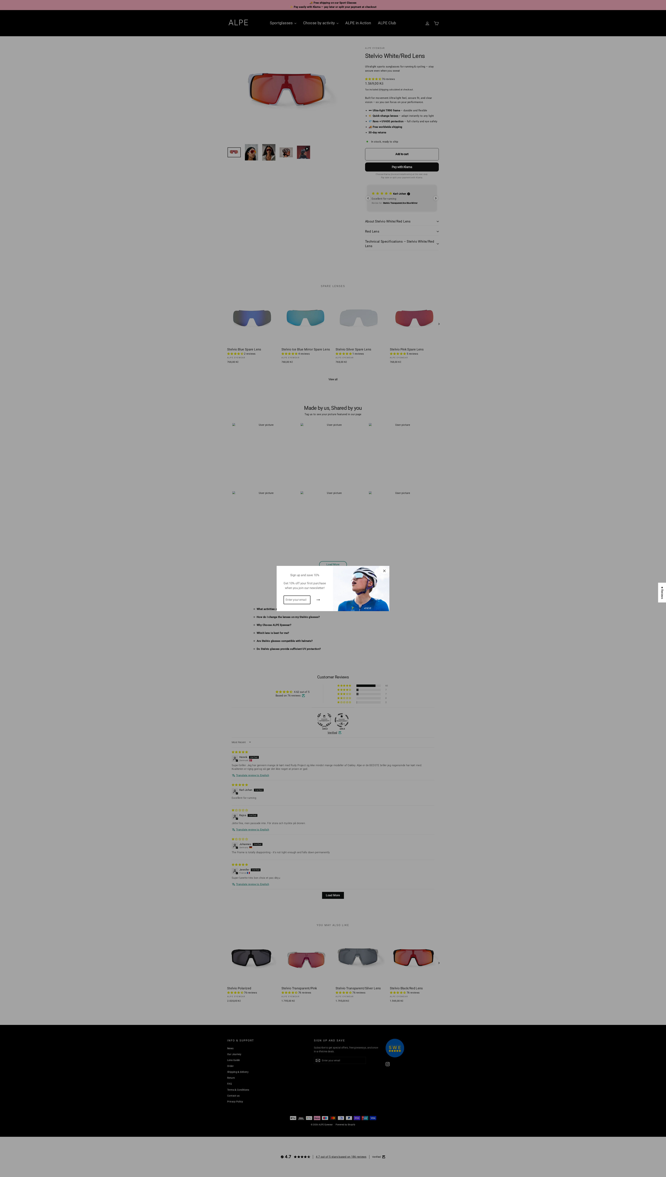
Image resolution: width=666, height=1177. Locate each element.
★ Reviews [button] (662, 592)
